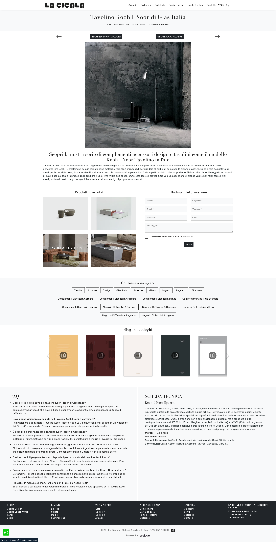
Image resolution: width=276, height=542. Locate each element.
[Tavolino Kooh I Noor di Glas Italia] (64, 5)
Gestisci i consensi (28, 540)
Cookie (13, 540)
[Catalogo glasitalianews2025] (138, 355)
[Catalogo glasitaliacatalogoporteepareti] (101, 355)
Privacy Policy (186, 237)
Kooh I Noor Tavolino (159, 24)
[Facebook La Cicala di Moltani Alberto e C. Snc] (173, 530)
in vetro (92, 290)
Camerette (101, 512)
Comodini (100, 515)
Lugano (166, 290)
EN (222, 5)
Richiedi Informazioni (106, 36)
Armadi (99, 518)
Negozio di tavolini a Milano (198, 307)
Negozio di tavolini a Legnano (119, 315)
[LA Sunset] (217, 36)
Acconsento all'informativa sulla (172, 237)
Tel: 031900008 (236, 518)
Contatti (211, 5)
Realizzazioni (176, 5)
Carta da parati (148, 512)
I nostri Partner (195, 5)
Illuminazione (58, 518)
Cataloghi (160, 5)
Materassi (145, 518)
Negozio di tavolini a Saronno (119, 307)
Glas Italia (122, 290)
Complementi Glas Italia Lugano (79, 307)
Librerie (55, 509)
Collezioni (146, 5)
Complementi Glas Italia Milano (159, 298)
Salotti (55, 512)
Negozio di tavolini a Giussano (159, 307)
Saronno (138, 290)
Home (109, 24)
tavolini (78, 290)
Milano (152, 290)
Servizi (187, 512)
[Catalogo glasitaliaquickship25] (175, 355)
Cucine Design (14, 509)
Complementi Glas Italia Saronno (76, 298)
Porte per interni (148, 515)
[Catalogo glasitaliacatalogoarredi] (63, 355)
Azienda (133, 5)
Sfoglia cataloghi (169, 36)
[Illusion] (59, 36)
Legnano (181, 290)
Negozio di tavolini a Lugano (158, 315)
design (106, 290)
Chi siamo (189, 509)
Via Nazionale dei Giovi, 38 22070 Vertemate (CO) (242, 513)
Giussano (197, 290)
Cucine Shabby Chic (17, 512)
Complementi (139, 24)
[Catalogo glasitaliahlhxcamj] (213, 355)
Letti (98, 509)
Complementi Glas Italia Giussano (118, 298)
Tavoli (10, 515)
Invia (189, 244)
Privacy (4, 540)
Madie (54, 515)
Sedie (10, 518)
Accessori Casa (121, 24)
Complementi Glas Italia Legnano (200, 298)
